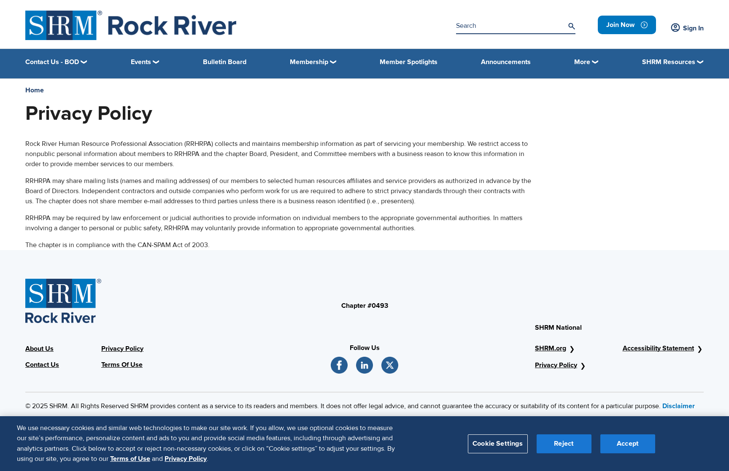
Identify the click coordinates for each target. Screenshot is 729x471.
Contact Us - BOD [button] (52, 62)
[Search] (572, 26)
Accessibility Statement (658, 348)
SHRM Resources (668, 62)
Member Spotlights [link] (408, 62)
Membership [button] (309, 62)
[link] (627, 25)
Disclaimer (678, 406)
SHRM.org (550, 348)
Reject (564, 443)
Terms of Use (130, 459)
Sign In (693, 28)
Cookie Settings (497, 443)
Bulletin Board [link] (224, 62)
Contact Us (42, 365)
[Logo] (130, 25)
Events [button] (141, 62)
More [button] (582, 62)
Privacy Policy (122, 349)
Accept (628, 443)
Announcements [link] (506, 62)
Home (34, 90)
